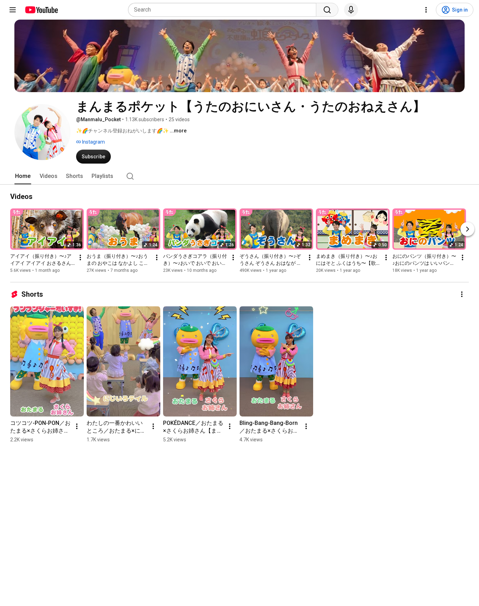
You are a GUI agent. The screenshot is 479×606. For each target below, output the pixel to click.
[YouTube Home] (41, 10)
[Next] (467, 229)
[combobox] (224, 10)
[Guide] (12, 10)
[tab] (22, 176)
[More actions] (80, 257)
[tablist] (239, 176)
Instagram (93, 142)
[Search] (327, 10)
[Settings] (426, 10)
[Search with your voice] (351, 10)
